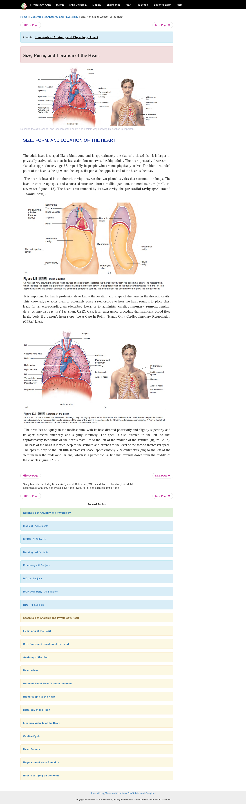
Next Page (161, 25)
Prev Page (32, 25)
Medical (96, 4)
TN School (142, 4)
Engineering (113, 4)
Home (23, 16)
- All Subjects (35, 525)
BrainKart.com (40, 5)
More (180, 4)
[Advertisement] (202, 69)
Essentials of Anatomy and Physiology (54, 16)
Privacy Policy (97, 793)
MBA (128, 4)
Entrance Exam (162, 4)
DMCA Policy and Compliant (142, 793)
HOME (60, 4)
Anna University (78, 4)
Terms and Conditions (116, 793)
